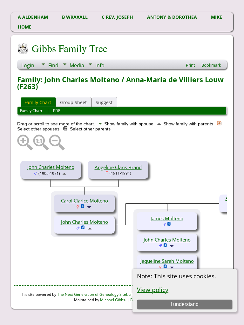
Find (53, 65)
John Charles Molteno (50, 167)
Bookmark (211, 65)
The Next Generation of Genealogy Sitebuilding (98, 294)
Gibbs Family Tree (69, 48)
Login (27, 65)
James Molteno (167, 218)
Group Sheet (73, 102)
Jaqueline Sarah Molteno (167, 261)
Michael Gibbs (112, 299)
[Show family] (89, 206)
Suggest (104, 102)
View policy (152, 290)
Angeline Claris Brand (118, 167)
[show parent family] (64, 173)
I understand (185, 304)
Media (77, 65)
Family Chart (37, 102)
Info (100, 65)
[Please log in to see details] (82, 206)
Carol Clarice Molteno (84, 200)
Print (190, 65)
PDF (56, 110)
